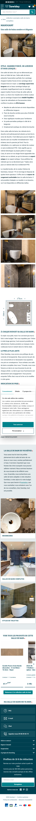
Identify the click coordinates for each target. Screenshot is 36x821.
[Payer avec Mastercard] (29, 805)
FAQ (9, 711)
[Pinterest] (24, 789)
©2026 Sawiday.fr (10, 797)
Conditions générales (22, 797)
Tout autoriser (18, 424)
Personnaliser (17, 431)
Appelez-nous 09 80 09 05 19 (18, 734)
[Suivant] (33, 664)
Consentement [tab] (7, 391)
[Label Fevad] (6, 805)
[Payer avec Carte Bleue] (11, 805)
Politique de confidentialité (10, 800)
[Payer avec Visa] (20, 805)
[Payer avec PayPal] (15, 805)
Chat (10, 726)
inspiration (24, 482)
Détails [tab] (17, 391)
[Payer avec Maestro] (24, 805)
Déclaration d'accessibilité (25, 800)
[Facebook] (21, 789)
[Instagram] (27, 789)
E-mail (10, 718)
